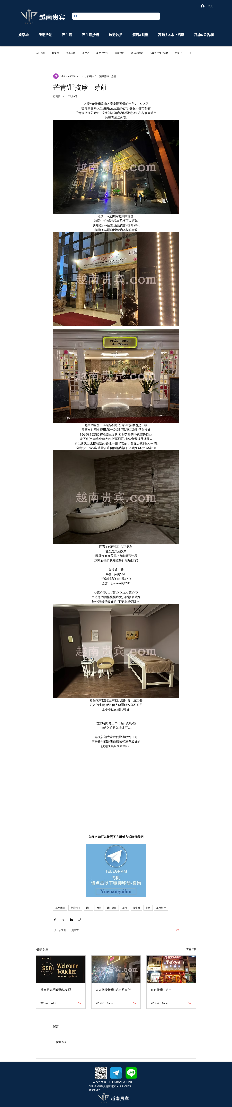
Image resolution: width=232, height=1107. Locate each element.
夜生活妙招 (102, 52)
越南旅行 (161, 907)
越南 (148, 907)
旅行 (124, 907)
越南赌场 (60, 907)
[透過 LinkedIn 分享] (71, 919)
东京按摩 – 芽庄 (161, 989)
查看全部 (191, 949)
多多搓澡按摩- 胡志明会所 (113, 989)
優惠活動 (70, 52)
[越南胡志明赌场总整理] (60, 969)
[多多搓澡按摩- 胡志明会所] (116, 969)
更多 (177, 52)
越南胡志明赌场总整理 (55, 989)
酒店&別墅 (137, 52)
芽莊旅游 (112, 907)
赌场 (98, 907)
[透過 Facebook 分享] (54, 919)
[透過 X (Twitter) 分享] (63, 919)
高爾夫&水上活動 (158, 52)
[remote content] (116, 791)
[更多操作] (177, 76)
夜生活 (85, 52)
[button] (191, 53)
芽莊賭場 (75, 907)
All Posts (40, 52)
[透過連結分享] (79, 919)
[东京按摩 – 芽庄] (171, 969)
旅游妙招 (119, 52)
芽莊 (88, 907)
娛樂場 (55, 52)
